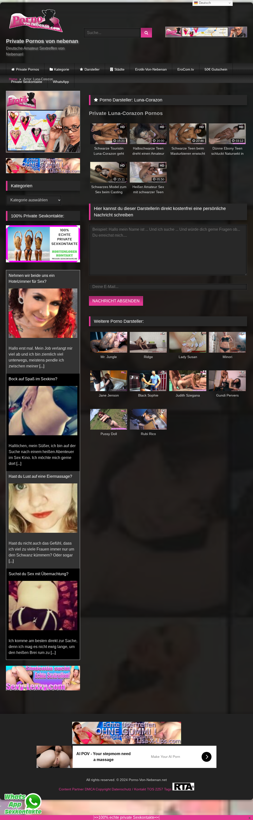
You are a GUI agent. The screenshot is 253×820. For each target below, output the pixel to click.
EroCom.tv (185, 69)
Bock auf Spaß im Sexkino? (33, 275)
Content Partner (72, 783)
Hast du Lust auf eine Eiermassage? (40, 373)
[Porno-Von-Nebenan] (39, 21)
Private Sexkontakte (26, 82)
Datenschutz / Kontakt (129, 783)
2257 (159, 783)
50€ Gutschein (216, 69)
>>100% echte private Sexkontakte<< (126, 817)
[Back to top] (237, 805)
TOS (151, 783)
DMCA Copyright (98, 783)
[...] (18, 360)
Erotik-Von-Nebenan (151, 69)
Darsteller (92, 69)
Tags (168, 783)
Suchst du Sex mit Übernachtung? (38, 470)
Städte (119, 69)
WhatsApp (61, 82)
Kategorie (61, 69)
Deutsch (204, 3)
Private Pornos (27, 69)
